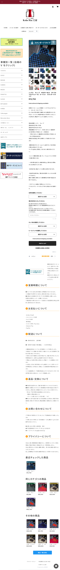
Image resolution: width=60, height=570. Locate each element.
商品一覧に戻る (42, 552)
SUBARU (3, 85)
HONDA (3, 108)
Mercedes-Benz (5, 118)
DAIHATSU (3, 94)
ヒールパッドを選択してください (38, 230)
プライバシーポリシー (31, 561)
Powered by (41, 567)
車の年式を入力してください (37, 201)
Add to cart (42, 243)
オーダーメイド (4, 132)
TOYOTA (3, 70)
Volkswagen (4, 113)
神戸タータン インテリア (7, 127)
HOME (5, 27)
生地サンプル (4, 137)
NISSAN (3, 80)
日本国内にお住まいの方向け (42, 248)
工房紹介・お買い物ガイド (27, 27)
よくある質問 (53, 27)
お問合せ (24, 31)
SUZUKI (3, 99)
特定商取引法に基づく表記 (44, 561)
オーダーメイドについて (42, 27)
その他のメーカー (5, 123)
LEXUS (2, 75)
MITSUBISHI (4, 104)
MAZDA (3, 89)
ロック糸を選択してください (36, 222)
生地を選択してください (35, 193)
